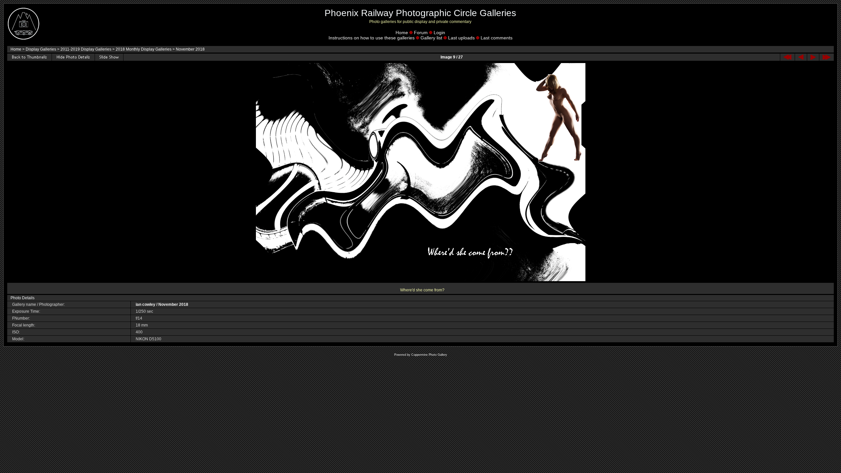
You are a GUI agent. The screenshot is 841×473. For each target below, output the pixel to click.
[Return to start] (787, 57)
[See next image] (813, 57)
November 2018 (190, 49)
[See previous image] (801, 57)
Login (439, 32)
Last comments (496, 37)
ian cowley (145, 304)
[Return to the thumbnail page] (29, 57)
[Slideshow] (109, 57)
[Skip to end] (826, 57)
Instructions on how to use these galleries (372, 37)
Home (402, 32)
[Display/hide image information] (73, 57)
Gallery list (431, 37)
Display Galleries (41, 49)
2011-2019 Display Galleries (85, 49)
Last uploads (461, 37)
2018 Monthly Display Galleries (143, 49)
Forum (421, 32)
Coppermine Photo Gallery (429, 354)
